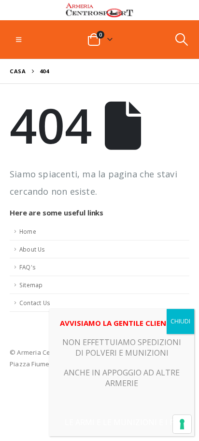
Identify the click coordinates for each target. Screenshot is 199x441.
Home (27, 231)
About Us (32, 249)
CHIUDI (180, 321)
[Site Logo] (99, 10)
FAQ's (27, 267)
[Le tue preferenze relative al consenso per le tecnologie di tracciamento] (182, 424)
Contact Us (34, 303)
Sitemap (31, 285)
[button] (19, 39)
